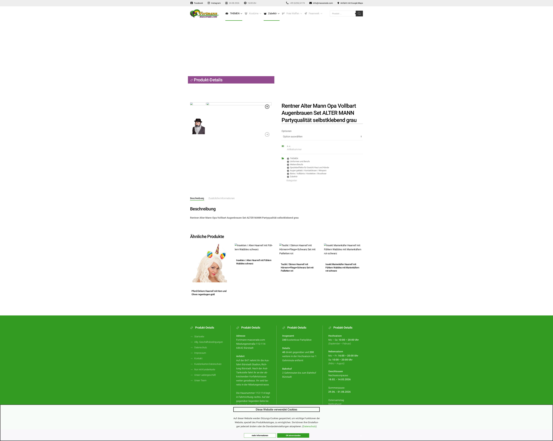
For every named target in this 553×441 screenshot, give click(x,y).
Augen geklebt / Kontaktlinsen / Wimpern (308, 170)
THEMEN (294, 158)
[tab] (195, 199)
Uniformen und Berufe (300, 161)
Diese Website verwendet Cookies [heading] (276, 409)
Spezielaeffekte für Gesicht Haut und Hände (309, 167)
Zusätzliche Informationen (221, 198)
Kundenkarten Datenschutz (207, 364)
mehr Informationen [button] (260, 435)
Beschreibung (197, 198)
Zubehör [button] (272, 13)
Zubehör (294, 176)
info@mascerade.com (322, 3)
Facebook (198, 3)
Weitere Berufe (296, 164)
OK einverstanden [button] (293, 435)
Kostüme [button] (253, 13)
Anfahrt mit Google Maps (351, 3)
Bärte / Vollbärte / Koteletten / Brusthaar (308, 173)
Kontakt (198, 358)
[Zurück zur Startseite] (204, 13)
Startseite (199, 336)
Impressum (200, 353)
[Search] (359, 13)
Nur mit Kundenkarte (204, 369)
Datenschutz (200, 347)
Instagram (215, 3)
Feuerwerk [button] (313, 13)
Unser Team (200, 380)
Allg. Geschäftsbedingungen (208, 342)
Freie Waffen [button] (292, 13)
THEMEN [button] (234, 13)
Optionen (286, 131)
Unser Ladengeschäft (205, 375)
